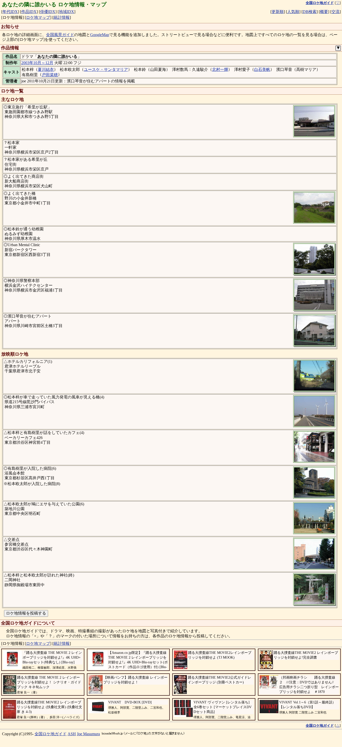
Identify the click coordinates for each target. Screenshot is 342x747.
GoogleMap (99, 35)
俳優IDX (47, 12)
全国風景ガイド (60, 35)
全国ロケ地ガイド (51, 734)
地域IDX (66, 12)
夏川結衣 (46, 69)
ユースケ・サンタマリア (106, 69)
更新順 (278, 12)
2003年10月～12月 (37, 63)
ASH (72, 734)
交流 (335, 12)
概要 (324, 12)
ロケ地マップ (38, 17)
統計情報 (62, 17)
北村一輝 (220, 69)
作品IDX (29, 12)
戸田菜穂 (50, 75)
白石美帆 (262, 69)
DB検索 (309, 12)
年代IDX (10, 12)
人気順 (293, 12)
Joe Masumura (88, 734)
